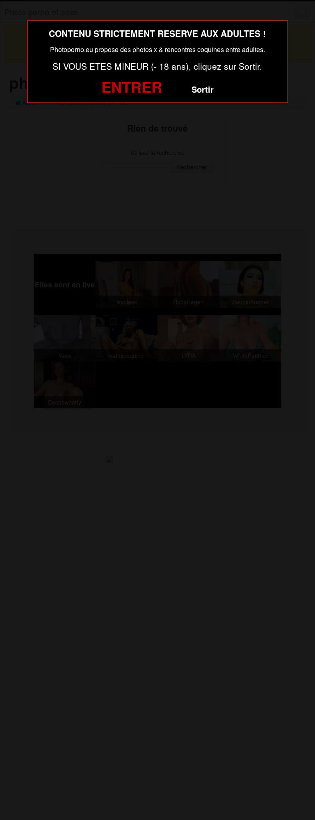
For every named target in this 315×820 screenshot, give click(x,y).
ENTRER (131, 86)
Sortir (203, 89)
